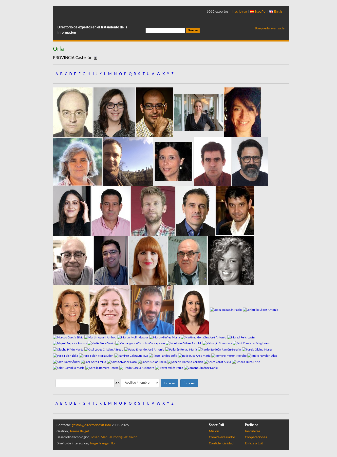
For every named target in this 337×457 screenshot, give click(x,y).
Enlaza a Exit (254, 443)
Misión (214, 431)
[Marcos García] (68, 337)
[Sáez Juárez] (67, 362)
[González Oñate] (231, 260)
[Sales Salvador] (122, 362)
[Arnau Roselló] (155, 112)
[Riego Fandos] (163, 356)
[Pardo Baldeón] (220, 350)
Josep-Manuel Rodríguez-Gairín (114, 437)
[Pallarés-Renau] (181, 350)
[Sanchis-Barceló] (186, 362)
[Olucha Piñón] (68, 350)
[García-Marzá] (188, 260)
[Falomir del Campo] (111, 211)
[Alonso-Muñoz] (115, 112)
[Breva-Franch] (78, 161)
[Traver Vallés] (169, 368)
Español (260, 12)
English (278, 12)
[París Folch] (66, 356)
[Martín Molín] (133, 337)
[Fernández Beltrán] (196, 211)
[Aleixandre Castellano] (73, 112)
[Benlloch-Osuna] (242, 112)
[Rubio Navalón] (262, 356)
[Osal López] (104, 350)
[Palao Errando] (144, 350)
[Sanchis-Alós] (153, 362)
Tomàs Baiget (79, 431)
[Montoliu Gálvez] (184, 343)
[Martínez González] (204, 337)
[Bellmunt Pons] (199, 112)
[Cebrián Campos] (174, 161)
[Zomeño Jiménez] (201, 368)
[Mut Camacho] (251, 343)
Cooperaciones (256, 437)
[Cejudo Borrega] (213, 161)
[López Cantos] (153, 310)
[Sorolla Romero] (102, 368)
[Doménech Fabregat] (250, 161)
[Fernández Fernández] (235, 211)
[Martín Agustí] (100, 337)
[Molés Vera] (101, 343)
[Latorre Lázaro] (110, 310)
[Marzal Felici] (241, 337)
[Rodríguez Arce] (194, 356)
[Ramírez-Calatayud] (131, 356)
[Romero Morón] (229, 356)
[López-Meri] (192, 310)
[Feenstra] (153, 211)
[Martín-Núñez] (165, 337)
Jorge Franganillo (102, 443)
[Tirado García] (137, 368)
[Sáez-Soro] (94, 362)
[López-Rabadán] (226, 310)
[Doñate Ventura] (72, 211)
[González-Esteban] (71, 310)
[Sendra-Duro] (246, 362)
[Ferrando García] (73, 260)
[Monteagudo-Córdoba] (140, 343)
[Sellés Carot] (218, 362)
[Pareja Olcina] (257, 350)
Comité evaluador (222, 437)
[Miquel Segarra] (70, 343)
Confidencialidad (221, 443)
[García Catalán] (148, 260)
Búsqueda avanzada (269, 28)
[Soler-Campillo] (69, 368)
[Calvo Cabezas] (128, 161)
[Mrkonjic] (218, 343)
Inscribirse (239, 12)
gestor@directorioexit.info (91, 425)
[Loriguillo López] (260, 310)
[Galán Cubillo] (111, 260)
